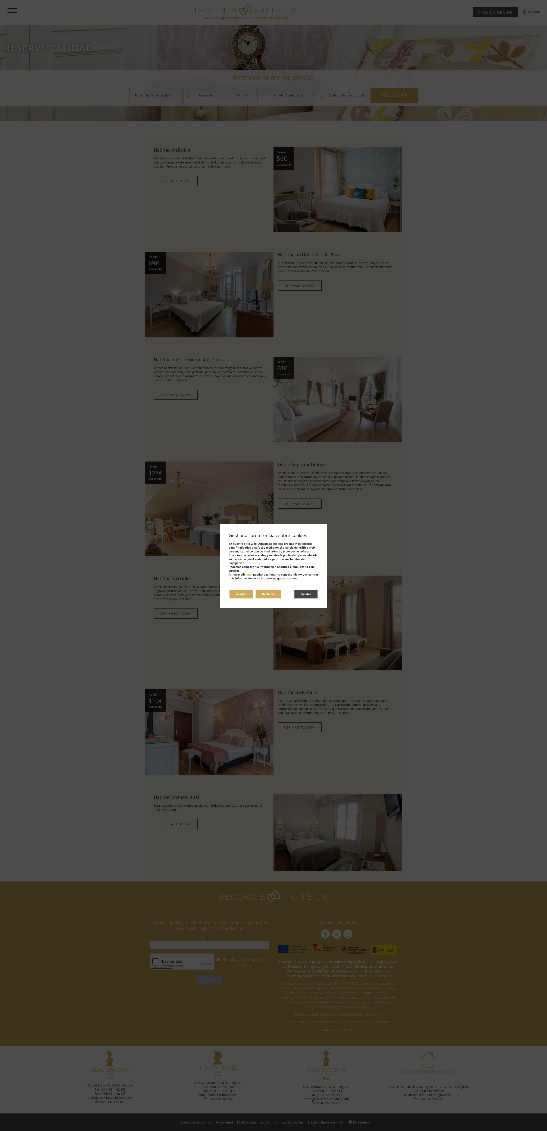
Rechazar (268, 594)
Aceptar (241, 594)
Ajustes (306, 594)
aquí (249, 575)
